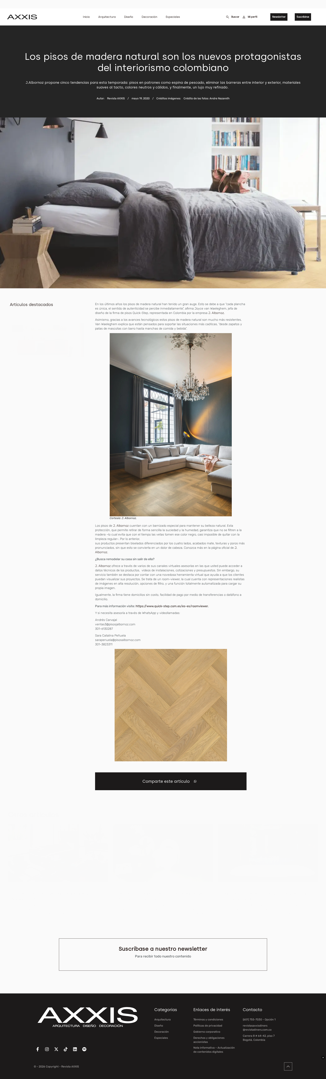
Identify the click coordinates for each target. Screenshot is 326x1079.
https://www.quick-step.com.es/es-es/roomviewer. (172, 606)
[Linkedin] (77, 1051)
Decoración (149, 17)
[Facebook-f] (39, 1051)
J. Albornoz (121, 526)
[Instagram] (49, 1051)
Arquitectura (107, 17)
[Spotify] (86, 1051)
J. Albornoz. (216, 313)
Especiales (173, 17)
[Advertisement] (290, 353)
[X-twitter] (58, 1051)
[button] (195, 781)
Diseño (128, 17)
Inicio (86, 17)
